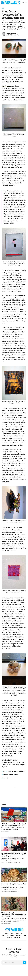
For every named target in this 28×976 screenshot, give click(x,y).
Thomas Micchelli (11, 33)
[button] (19, 933)
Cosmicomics (6, 760)
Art (3, 8)
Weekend (5, 778)
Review (17, 774)
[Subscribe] (24, 962)
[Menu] (26, 2)
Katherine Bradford (8, 774)
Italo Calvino (22, 771)
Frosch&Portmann (11, 771)
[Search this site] (23, 2)
